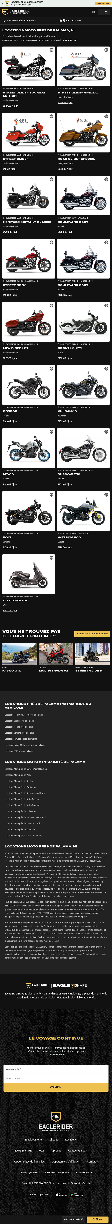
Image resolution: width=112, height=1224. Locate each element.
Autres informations (84, 1173)
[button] (28, 77)
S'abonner (56, 1087)
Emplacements (33, 1140)
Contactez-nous (77, 1151)
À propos (56, 1151)
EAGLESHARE (23, 1151)
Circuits (53, 1140)
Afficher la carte (72, 1219)
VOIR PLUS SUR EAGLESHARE (92, 634)
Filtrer (99, 1219)
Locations (71, 1140)
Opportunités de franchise (29, 1162)
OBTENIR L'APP (103, 4)
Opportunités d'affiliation (66, 1162)
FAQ (41, 1151)
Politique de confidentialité (57, 1173)
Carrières (92, 1162)
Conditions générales (28, 1173)
